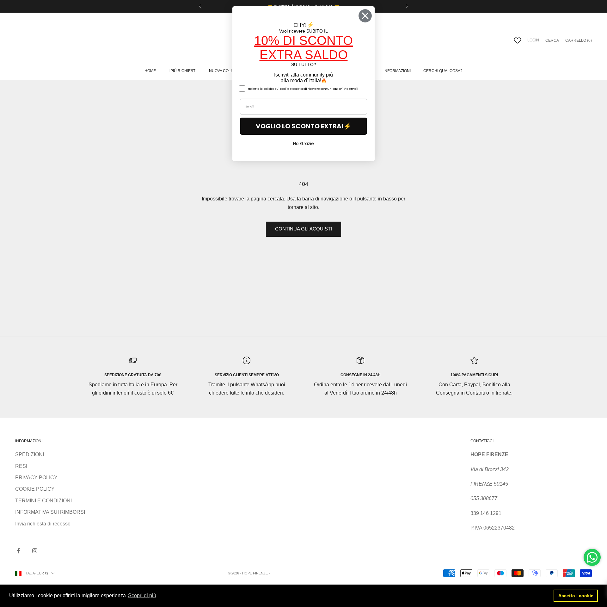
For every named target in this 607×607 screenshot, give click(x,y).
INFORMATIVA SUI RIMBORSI (50, 512)
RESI (21, 466)
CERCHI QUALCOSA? (443, 71)
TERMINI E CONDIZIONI (43, 500)
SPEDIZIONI (29, 454)
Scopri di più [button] (142, 595)
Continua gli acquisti (303, 228)
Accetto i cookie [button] (575, 595)
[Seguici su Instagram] (35, 551)
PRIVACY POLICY (36, 477)
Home (150, 71)
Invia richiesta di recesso (43, 523)
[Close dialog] (365, 16)
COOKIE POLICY (35, 489)
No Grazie (303, 143)
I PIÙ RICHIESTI (182, 71)
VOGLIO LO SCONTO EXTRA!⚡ (304, 126)
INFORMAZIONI (397, 71)
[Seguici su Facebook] (18, 551)
